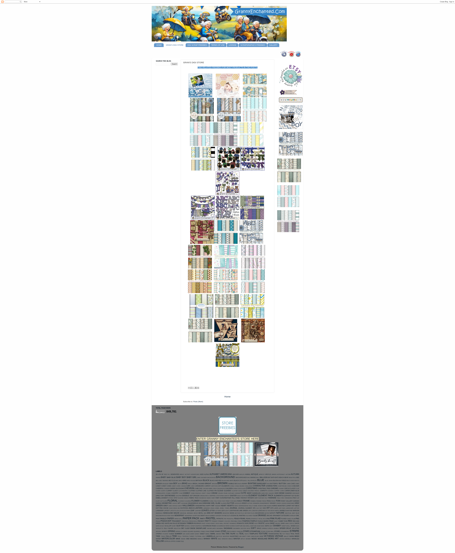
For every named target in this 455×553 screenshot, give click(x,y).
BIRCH (181, 480)
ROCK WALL (219, 523)
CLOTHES (191, 491)
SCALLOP (167, 526)
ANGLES (241, 474)
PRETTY (208, 521)
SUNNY (197, 534)
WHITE (214, 538)
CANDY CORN (175, 486)
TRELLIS (168, 536)
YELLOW (160, 541)
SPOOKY (158, 531)
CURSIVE (237, 493)
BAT (269, 477)
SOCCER (243, 528)
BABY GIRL (192, 477)
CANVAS (183, 486)
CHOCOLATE (241, 488)
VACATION (226, 536)
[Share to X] (193, 388)
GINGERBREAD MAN (195, 503)
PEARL (243, 518)
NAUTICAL (288, 513)
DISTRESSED (170, 496)
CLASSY (293, 488)
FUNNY (283, 501)
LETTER (212, 510)
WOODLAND (262, 539)
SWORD (218, 534)
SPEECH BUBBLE (273, 528)
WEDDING (193, 539)
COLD (245, 491)
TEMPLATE (253, 534)
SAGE (272, 523)
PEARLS (249, 518)
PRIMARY (215, 521)
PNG (297, 518)
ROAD (208, 523)
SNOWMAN (228, 528)
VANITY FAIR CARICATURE (250, 536)
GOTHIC (249, 503)
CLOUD (220, 491)
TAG (223, 534)
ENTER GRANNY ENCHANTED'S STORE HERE (227, 438)
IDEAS (175, 508)
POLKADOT (176, 521)
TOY (283, 534)
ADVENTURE (195, 474)
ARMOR (274, 474)
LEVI (223, 510)
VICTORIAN (269, 536)
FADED (209, 498)
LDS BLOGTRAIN (184, 510)
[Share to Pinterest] (198, 388)
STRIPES (159, 534)
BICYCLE (172, 480)
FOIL (215, 501)
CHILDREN (229, 488)
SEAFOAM (253, 526)
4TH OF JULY (162, 474)
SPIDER (283, 528)
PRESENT (201, 521)
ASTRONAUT (281, 474)
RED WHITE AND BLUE (169, 523)
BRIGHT (208, 483)
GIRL (213, 503)
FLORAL (173, 500)
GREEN (159, 505)
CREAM (214, 493)
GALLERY (273, 45)
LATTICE (296, 508)
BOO (292, 480)
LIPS (249, 510)
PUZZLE (260, 521)
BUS (268, 483)
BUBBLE (231, 483)
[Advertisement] (165, 104)
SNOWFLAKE (201, 528)
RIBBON (190, 523)
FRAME (246, 501)
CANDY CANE (166, 486)
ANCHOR (235, 474)
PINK (272, 518)
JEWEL (217, 508)
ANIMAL (247, 474)
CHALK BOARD (239, 486)
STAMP (212, 531)
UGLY (204, 536)
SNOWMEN (236, 528)
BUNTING (252, 483)
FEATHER (261, 498)
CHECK (289, 486)
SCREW (232, 526)
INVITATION (184, 508)
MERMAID (190, 513)
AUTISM (288, 474)
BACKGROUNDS (241, 477)
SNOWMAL (219, 528)
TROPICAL (185, 536)
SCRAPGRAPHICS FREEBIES (252, 45)
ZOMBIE (178, 541)
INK (179, 508)
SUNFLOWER (190, 534)
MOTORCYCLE (239, 513)
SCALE (162, 526)
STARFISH (240, 531)
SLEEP (187, 528)
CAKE (293, 483)
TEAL (241, 534)
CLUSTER (235, 490)
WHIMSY (207, 539)
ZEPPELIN (167, 541)
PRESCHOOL (193, 521)
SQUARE (190, 531)
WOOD (254, 539)
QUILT (276, 521)
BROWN (222, 483)
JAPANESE (206, 508)
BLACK (206, 480)
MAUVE (176, 513)
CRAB (192, 493)
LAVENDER (160, 510)
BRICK (190, 483)
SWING (207, 534)
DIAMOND (288, 493)
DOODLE (185, 496)
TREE (158, 536)
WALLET (286, 536)
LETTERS (218, 510)
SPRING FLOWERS (181, 531)
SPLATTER (295, 528)
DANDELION (256, 493)
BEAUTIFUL (292, 477)
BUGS (240, 483)
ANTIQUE (254, 474)
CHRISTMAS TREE (264, 488)
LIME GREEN (243, 510)
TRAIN (297, 534)
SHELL (288, 526)
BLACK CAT (238, 480)
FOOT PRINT (226, 501)
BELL (157, 480)
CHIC (200, 488)
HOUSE (165, 508)
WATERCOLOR (168, 538)
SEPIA (267, 526)
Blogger (241, 547)
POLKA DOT (166, 521)
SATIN (157, 526)
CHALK (232, 486)
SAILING (277, 523)
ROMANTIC (240, 523)
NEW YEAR (170, 515)
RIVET (204, 523)
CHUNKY (281, 488)
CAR (188, 486)
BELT (160, 480)
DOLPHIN (179, 495)
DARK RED (264, 493)
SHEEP (284, 526)
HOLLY (251, 505)
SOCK (248, 528)
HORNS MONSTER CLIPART (281, 506)
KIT (268, 508)
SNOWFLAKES (211, 528)
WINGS (230, 539)
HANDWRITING (200, 506)
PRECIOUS (185, 521)
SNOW (192, 528)
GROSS (174, 505)
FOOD (219, 501)
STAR (223, 531)
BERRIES (165, 480)
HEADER (217, 505)
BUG (236, 483)
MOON (232, 513)
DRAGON (196, 496)
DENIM (281, 493)
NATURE (280, 513)
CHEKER (166, 488)
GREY (165, 506)
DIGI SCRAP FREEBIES (197, 45)
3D (157, 474)
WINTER (236, 539)
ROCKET (226, 523)
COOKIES (270, 490)
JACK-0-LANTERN (195, 508)
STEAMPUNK (255, 531)
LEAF (192, 510)
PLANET (288, 518)
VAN (240, 536)
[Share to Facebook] (196, 388)
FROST (273, 501)
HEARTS (230, 506)
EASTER (233, 496)
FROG (269, 501)
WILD (219, 539)
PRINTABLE (234, 521)
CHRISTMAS (251, 488)
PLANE (283, 518)
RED (290, 521)
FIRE (282, 498)
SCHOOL (187, 526)
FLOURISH (187, 501)
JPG (254, 508)
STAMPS (217, 531)
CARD (192, 486)
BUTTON (282, 483)
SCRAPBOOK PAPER (223, 526)
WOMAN (248, 539)
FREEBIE (259, 501)
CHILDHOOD (221, 488)
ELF (293, 496)
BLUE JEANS (269, 480)
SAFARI (267, 523)
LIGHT (227, 510)
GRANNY (273, 503)
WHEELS (200, 539)
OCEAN (233, 515)
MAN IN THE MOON (268, 510)
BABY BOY (181, 477)
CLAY (297, 488)
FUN (278, 501)
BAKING (253, 477)
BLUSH (275, 480)
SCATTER (180, 526)
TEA (237, 534)
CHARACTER (259, 486)
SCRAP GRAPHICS (196, 526)
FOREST (240, 501)
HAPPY (208, 506)
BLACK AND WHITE (228, 480)
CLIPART (169, 491)
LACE (276, 508)
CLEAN (158, 490)
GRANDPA (256, 503)
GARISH (158, 503)
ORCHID (269, 515)
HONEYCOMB (262, 505)
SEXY (271, 526)
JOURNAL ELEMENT (245, 508)
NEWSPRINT (179, 515)
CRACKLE (198, 493)
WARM (291, 536)
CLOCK (175, 491)
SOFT (253, 528)
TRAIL (292, 534)
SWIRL (212, 534)
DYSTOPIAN (220, 495)
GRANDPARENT (264, 503)
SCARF (173, 526)
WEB (187, 539)
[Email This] (189, 388)
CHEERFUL (160, 488)
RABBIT (281, 521)
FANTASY (244, 498)
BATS (277, 477)
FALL (233, 498)
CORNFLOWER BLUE (291, 491)
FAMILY (238, 498)
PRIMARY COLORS (224, 521)
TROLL (179, 536)
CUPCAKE (231, 493)
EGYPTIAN (244, 495)
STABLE (202, 531)
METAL (200, 513)
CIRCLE (287, 488)
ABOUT (182, 474)
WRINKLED (295, 539)
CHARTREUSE (282, 486)
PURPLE (253, 521)
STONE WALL (270, 531)
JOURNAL (233, 508)
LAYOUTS (173, 510)
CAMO (297, 483)
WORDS (282, 539)
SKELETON (177, 528)
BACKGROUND (225, 477)
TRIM (174, 536)
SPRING (171, 531)
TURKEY (191, 536)
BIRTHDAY (199, 480)
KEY (261, 508)
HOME (159, 45)
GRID (170, 505)
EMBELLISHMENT (162, 498)
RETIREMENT (182, 523)
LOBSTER (255, 510)
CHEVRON (189, 488)
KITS (271, 508)
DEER (277, 493)
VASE (261, 536)
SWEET (202, 534)
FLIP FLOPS (163, 501)
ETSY (175, 498)
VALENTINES (234, 536)
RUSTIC (261, 523)
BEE (297, 477)
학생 (182, 541)
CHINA (235, 488)
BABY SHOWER (202, 477)
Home (227, 396)
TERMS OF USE (218, 45)
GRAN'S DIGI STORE (174, 45)
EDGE (239, 495)
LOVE (260, 510)
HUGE (171, 508)
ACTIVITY (188, 474)
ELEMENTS (278, 496)
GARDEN (296, 501)
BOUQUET (165, 483)
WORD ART (273, 538)
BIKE (176, 480)
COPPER (276, 490)
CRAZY (209, 493)
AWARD (158, 477)
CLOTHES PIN (212, 491)
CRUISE (220, 493)
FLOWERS (204, 501)
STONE (263, 531)
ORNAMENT (277, 515)
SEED (262, 526)
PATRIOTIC (220, 518)
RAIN (285, 521)
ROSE (251, 523)
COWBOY (186, 493)
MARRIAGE (159, 513)
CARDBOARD (199, 486)
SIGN (297, 526)
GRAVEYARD (290, 503)
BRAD (184, 483)
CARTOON (214, 486)
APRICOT (262, 474)
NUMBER (212, 515)
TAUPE (232, 534)
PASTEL (211, 518)
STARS (246, 531)
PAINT (158, 518)
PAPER (170, 518)
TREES (163, 536)
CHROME (274, 488)
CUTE (243, 493)
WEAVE (183, 539)
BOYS (180, 483)
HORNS (269, 505)
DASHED (271, 493)
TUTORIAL (198, 536)
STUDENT (165, 534)
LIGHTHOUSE (234, 510)
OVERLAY (293, 515)
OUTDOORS (285, 515)
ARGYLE (268, 474)
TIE (281, 534)
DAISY (249, 493)
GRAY (297, 503)
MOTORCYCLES (250, 513)
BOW (171, 483)
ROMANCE (233, 523)
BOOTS (297, 480)
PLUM (293, 518)
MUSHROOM (259, 513)
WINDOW (225, 539)
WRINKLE (288, 539)
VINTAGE (279, 536)
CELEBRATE (225, 486)
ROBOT (212, 523)
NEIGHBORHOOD (161, 515)
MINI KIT (210, 513)
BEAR (286, 477)
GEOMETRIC (167, 503)
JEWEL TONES (224, 508)
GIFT (179, 503)
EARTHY (227, 495)
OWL (297, 515)
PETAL (260, 518)
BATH (273, 477)
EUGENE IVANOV (183, 498)
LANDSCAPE (289, 508)
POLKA (158, 521)
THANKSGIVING (273, 534)
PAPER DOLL (178, 518)
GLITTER (230, 503)
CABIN (288, 483)
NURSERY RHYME (221, 515)
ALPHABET (214, 474)
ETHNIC (170, 498)
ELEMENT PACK (265, 495)
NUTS (229, 515)
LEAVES (205, 510)
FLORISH (181, 501)
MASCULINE (168, 513)
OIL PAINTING (241, 515)
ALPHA (206, 474)
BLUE (260, 480)
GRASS (284, 503)
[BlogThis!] (191, 388)
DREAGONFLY (204, 495)
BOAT (280, 480)
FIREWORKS (288, 498)
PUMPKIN (246, 521)
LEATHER (198, 510)
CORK (282, 490)
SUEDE (171, 534)
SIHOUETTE (159, 528)
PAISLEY (163, 518)
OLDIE (255, 515)
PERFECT (255, 518)
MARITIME (289, 510)
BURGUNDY (262, 483)
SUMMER (178, 534)
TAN (227, 534)
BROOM (214, 483)
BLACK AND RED (216, 480)
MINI (205, 513)
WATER (158, 539)
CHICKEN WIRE (207, 488)
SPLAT (288, 528)
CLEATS (163, 490)
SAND (283, 523)
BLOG (255, 480)
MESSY (196, 513)
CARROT (207, 486)
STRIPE (294, 531)
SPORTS (164, 531)
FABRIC (191, 498)
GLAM (217, 503)
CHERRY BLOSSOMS (177, 488)
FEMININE (272, 498)
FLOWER (195, 501)
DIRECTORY (160, 496)
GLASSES (224, 503)
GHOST (174, 503)
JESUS (212, 508)
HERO (236, 505)
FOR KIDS (233, 501)
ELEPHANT (287, 496)
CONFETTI (263, 491)
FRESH (264, 501)
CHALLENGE (249, 486)
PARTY (202, 518)
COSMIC (168, 493)
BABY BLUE (171, 477)
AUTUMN (295, 474)
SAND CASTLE (289, 523)
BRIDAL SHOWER (199, 483)
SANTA (297, 523)
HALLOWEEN (188, 505)
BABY (163, 477)
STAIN (207, 531)
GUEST (179, 505)
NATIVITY (273, 513)
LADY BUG (281, 508)
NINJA (207, 515)
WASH (296, 536)
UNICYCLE (219, 536)
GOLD (244, 503)
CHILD (215, 488)
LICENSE (232, 45)
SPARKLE (265, 528)
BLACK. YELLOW (247, 480)
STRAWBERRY (284, 531)
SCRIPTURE (239, 526)
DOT (191, 496)
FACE (196, 498)
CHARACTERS (271, 486)
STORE (277, 531)
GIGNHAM (184, 503)
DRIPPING (212, 495)
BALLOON (264, 477)
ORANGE (262, 515)
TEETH (246, 534)
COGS (240, 490)
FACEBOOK (202, 498)
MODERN (218, 513)
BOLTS (289, 480)
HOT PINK (159, 508)
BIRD (185, 480)
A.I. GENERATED (173, 474)
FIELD (278, 498)
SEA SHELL (246, 526)
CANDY (158, 486)
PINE (268, 518)
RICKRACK (197, 523)
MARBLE (283, 510)
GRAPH (278, 503)
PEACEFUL (230, 518)
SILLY (166, 528)
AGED (202, 474)
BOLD (284, 480)
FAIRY (213, 498)
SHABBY (277, 526)
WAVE (178, 539)
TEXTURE (263, 534)
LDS (177, 510)
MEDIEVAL (183, 513)
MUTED (266, 513)
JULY (257, 508)
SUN (184, 534)
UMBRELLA (210, 536)
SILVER (170, 528)
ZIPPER (173, 541)
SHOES (293, 526)
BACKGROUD (211, 477)
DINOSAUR (295, 493)
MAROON (296, 510)
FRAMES (253, 501)
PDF (225, 518)
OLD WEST (249, 515)
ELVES (297, 496)
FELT (266, 498)
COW (180, 493)
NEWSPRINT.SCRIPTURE (192, 515)
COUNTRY (174, 493)
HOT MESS (295, 506)
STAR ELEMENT (231, 531)
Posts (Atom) (198, 401)
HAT (212, 506)
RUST (256, 523)
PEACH (237, 518)
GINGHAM (206, 503)
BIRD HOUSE (191, 480)
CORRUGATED (160, 493)
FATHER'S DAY (253, 498)
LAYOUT (167, 510)
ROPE (247, 523)
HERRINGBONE (243, 505)
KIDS (264, 508)
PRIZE (240, 521)
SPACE (259, 528)
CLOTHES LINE (201, 491)
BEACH (281, 477)
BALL (257, 477)
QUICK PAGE (268, 521)
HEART (223, 506)
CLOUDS (227, 491)
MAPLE (277, 510)
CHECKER (295, 486)
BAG (248, 477)
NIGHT (202, 515)
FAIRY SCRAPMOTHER (223, 498)
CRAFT (204, 493)
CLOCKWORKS (183, 490)
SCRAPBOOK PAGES (209, 526)
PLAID (278, 518)
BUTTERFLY (274, 483)
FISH (294, 498)
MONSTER (226, 513)
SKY (182, 528)
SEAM (259, 526)
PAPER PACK (191, 518)
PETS (264, 518)
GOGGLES (238, 503)
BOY (175, 483)
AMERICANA (226, 474)
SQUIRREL (196, 531)
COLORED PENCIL (253, 490)
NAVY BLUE (295, 513)
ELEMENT (253, 495)
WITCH (243, 539)
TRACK (287, 534)
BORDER (159, 483)
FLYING (211, 501)
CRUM (225, 493)
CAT (219, 486)
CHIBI (196, 488)
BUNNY (244, 483)
